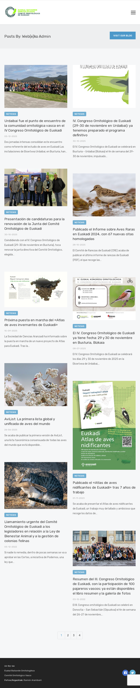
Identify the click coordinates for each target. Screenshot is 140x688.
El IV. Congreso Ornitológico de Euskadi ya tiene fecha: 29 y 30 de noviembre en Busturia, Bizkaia (104, 338)
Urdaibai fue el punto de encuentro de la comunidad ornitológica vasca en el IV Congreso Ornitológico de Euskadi (35, 125)
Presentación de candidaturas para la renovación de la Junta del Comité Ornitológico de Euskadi (34, 224)
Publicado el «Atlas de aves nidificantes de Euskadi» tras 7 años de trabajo (104, 487)
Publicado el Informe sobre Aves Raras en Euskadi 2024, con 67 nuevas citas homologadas (104, 234)
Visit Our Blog (122, 35)
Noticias (11, 114)
